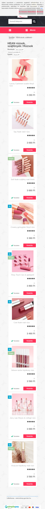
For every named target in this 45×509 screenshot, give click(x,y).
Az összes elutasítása (27, 12)
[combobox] (19, 49)
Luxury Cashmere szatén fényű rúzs (21, 85)
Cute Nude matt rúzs (22, 323)
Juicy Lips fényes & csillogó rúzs (23, 418)
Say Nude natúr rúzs (22, 132)
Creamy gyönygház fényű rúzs (23, 227)
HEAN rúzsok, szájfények (24, 37)
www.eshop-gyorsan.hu (23, 498)
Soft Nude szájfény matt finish (22, 179)
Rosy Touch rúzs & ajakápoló (22, 275)
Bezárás (40, 12)
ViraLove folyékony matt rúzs (22, 466)
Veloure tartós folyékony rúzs (22, 370)
